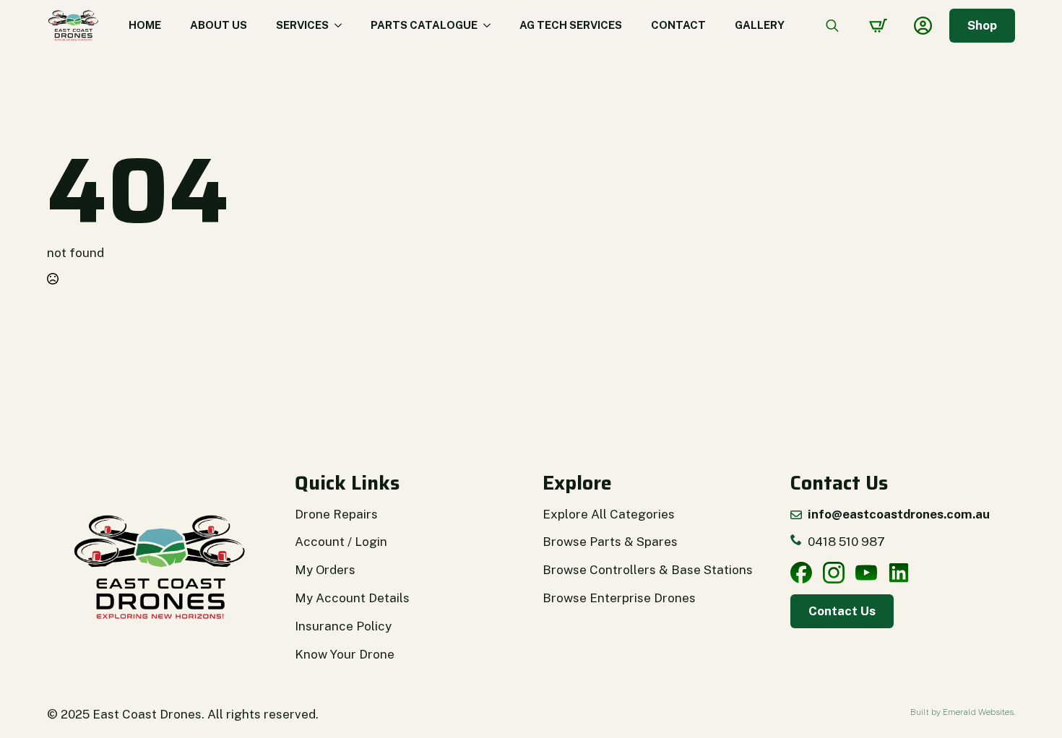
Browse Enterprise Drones (619, 598)
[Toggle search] (832, 25)
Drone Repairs (336, 514)
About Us (218, 25)
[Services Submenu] (342, 25)
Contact (678, 25)
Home (145, 25)
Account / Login (341, 541)
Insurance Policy (343, 626)
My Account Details (352, 598)
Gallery (760, 25)
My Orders (325, 570)
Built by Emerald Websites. (962, 712)
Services (302, 25)
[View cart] (878, 25)
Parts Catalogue (424, 25)
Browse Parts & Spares (610, 541)
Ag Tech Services (570, 25)
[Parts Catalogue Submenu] (491, 25)
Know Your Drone (344, 654)
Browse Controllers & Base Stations (648, 570)
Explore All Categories (609, 514)
